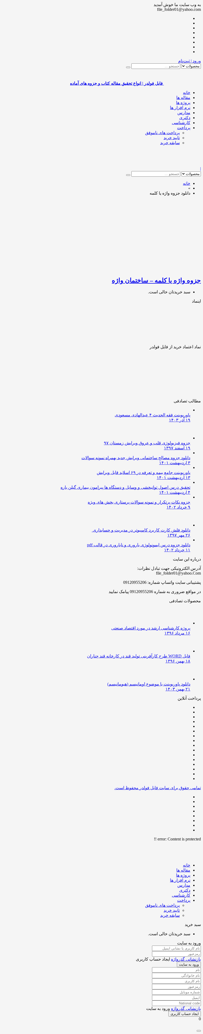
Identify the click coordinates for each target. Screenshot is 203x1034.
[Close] (199, 1031)
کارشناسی (181, 122)
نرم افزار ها (180, 107)
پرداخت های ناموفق (162, 132)
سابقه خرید (170, 142)
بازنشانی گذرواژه (186, 959)
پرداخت (183, 127)
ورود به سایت (189, 964)
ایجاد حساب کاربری (184, 1014)
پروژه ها (183, 102)
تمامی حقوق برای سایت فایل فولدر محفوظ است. (157, 788)
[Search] (128, 67)
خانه (186, 92)
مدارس (183, 112)
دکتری (184, 117)
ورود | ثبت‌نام (189, 61)
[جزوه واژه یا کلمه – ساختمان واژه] (138, 269)
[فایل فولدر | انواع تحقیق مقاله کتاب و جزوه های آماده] (182, 164)
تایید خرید (172, 137)
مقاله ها (183, 97)
